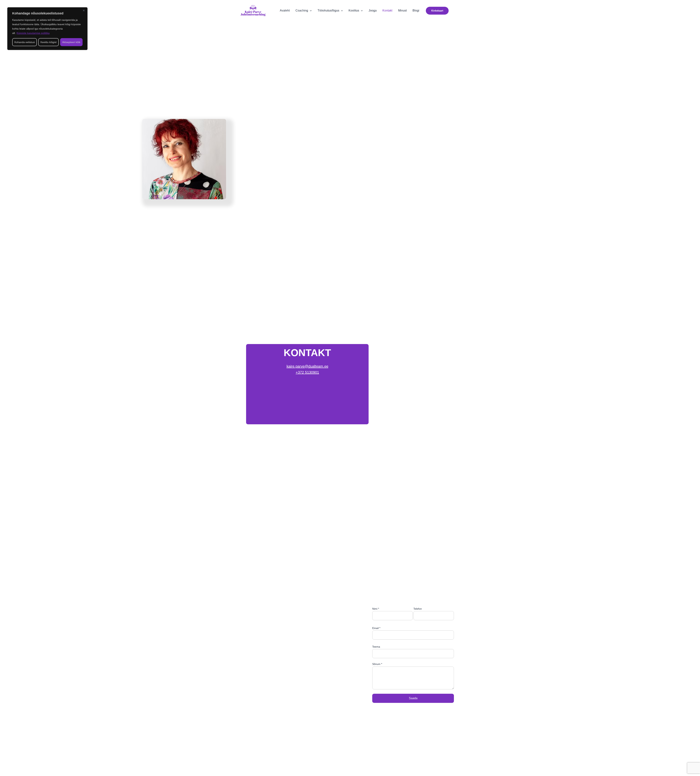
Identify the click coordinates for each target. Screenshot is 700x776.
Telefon (417, 608)
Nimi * (375, 608)
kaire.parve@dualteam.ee (307, 366)
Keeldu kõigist (48, 42)
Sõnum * (377, 664)
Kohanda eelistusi (24, 42)
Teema (376, 646)
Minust (402, 10)
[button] (310, 10)
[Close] (83, 10)
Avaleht (285, 10)
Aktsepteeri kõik (71, 42)
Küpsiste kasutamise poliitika (33, 33)
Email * (376, 628)
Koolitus (354, 10)
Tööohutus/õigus (328, 10)
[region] (47, 28)
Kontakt (387, 10)
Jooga (373, 10)
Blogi (416, 10)
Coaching (301, 10)
